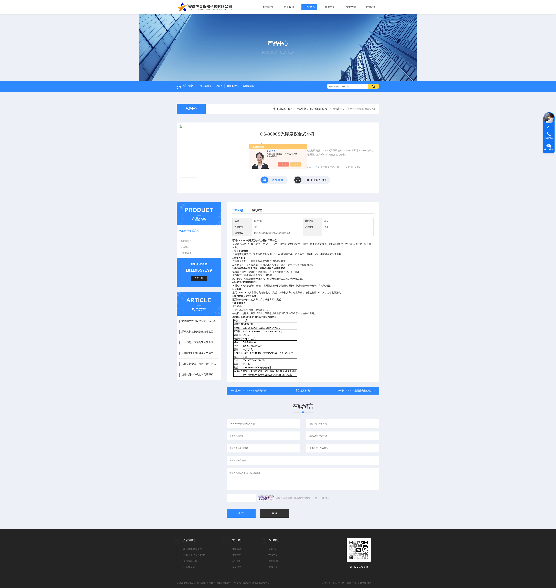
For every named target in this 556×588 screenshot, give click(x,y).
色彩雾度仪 (186, 241)
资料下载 (273, 567)
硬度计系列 (189, 567)
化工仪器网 (338, 583)
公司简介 (236, 549)
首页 (290, 108)
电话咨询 (548, 138)
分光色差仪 (186, 253)
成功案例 (273, 561)
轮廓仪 (219, 86)
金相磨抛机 (232, 86)
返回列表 (305, 390)
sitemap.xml (364, 583)
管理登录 (351, 583)
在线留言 (257, 210)
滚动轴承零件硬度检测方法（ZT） (199, 321)
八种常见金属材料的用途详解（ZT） (199, 363)
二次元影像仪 (205, 86)
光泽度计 (337, 108)
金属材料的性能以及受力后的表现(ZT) (199, 353)
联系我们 (371, 7)
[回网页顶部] (548, 127)
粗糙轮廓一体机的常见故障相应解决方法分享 (199, 374)
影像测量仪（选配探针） (196, 555)
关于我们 (289, 7)
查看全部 (198, 278)
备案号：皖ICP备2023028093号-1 (251, 583)
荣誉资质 (236, 555)
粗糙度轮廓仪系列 (192, 549)
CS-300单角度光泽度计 (257, 390)
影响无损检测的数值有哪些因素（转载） (199, 331)
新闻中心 (330, 7)
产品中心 (309, 7)
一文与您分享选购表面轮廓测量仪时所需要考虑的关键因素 (199, 342)
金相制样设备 (190, 561)
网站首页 (268, 7)
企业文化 (236, 561)
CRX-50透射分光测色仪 (358, 390)
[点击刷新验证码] (265, 498)
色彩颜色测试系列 (319, 108)
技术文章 (351, 7)
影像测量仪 (248, 86)
